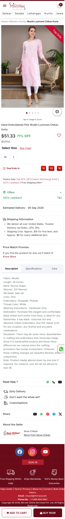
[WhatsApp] (47, 382)
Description (11, 268)
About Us (37, 489)
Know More (9, 256)
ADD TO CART (18, 512)
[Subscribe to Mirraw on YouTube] (45, 451)
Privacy (27, 489)
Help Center (6, 489)
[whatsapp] (41, 414)
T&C (59, 197)
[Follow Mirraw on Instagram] (32, 451)
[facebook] (54, 414)
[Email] (60, 382)
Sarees (19, 13)
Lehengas (34, 13)
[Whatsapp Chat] (60, 349)
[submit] (59, 135)
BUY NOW (49, 512)
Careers (47, 489)
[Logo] (17, 6)
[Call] (53, 382)
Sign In (32, 462)
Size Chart (25, 148)
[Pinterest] (47, 414)
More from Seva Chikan (37, 434)
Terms (17, 489)
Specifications (34, 268)
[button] (26, 113)
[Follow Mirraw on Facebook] (19, 451)
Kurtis (48, 13)
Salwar (7, 13)
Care (54, 268)
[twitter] (60, 414)
